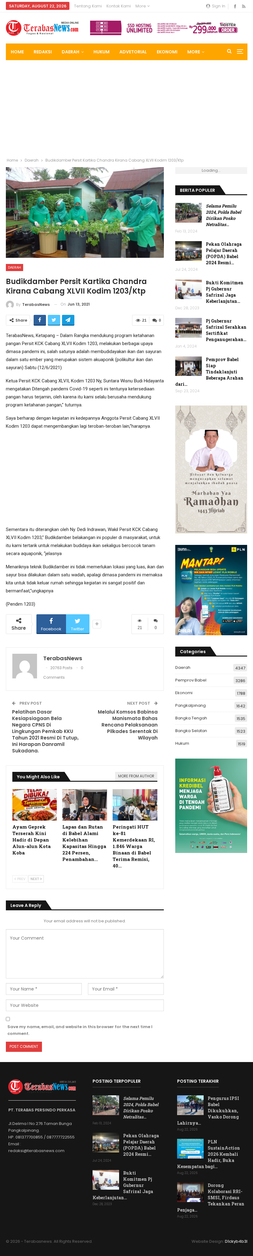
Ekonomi (167, 52)
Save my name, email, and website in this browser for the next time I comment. (79, 1030)
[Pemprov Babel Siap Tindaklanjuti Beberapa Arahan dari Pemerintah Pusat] (188, 366)
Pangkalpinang (190, 705)
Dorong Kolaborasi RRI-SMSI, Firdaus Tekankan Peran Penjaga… (210, 1197)
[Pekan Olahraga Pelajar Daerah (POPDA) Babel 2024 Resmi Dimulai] (188, 251)
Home (17, 52)
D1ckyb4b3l (236, 1241)
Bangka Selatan (191, 731)
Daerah (70, 52)
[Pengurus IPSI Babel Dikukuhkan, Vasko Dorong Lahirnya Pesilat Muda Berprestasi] (190, 1105)
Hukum (101, 52)
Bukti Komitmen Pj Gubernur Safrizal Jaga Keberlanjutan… (224, 292)
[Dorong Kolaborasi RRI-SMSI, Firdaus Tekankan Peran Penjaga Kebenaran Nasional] (190, 1192)
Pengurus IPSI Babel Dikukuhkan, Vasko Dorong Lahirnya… (208, 1110)
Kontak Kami (118, 6)
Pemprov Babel (190, 680)
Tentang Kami (88, 6)
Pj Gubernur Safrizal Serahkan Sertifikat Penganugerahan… (226, 330)
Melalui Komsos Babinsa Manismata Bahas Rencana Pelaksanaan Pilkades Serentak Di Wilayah (128, 725)
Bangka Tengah (191, 718)
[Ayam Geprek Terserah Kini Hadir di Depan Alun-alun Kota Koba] (34, 804)
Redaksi (43, 52)
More (141, 6)
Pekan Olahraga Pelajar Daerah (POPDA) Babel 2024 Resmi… (224, 253)
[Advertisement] (126, 106)
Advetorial (133, 52)
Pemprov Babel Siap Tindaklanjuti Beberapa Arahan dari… (209, 371)
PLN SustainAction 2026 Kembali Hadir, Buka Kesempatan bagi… (208, 1154)
